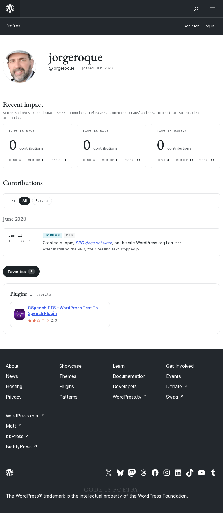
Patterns (68, 397)
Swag (175, 397)
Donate (177, 386)
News (12, 376)
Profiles (13, 25)
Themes (67, 376)
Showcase (70, 366)
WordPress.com (25, 416)
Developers (125, 386)
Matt (14, 426)
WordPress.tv (130, 397)
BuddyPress (21, 446)
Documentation (129, 376)
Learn (119, 366)
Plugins (66, 386)
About (12, 366)
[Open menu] (213, 8)
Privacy (14, 397)
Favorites (20, 271)
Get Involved (180, 366)
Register (191, 26)
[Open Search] (196, 8)
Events (173, 376)
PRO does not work (93, 242)
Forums (41, 200)
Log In (209, 26)
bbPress (17, 436)
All (24, 200)
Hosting (14, 386)
